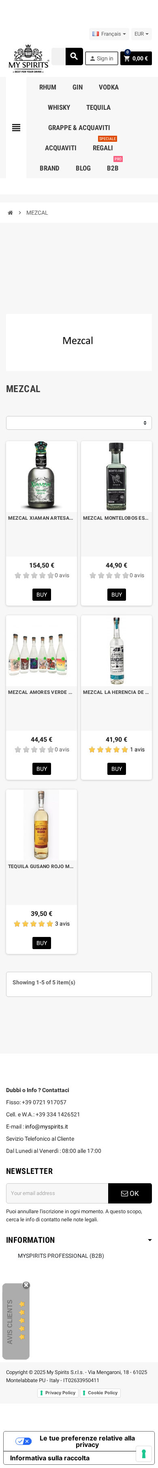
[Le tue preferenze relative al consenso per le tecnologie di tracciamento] (144, 1454)
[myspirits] (28, 58)
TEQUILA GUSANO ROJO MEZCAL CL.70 (41, 866)
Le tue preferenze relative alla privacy (87, 1441)
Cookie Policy (102, 1392)
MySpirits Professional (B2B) (61, 1255)
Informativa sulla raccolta (50, 1458)
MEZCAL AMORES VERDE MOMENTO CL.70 (41, 692)
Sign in (101, 58)
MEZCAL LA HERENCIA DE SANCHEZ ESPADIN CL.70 (116, 692)
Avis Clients (9, 1321)
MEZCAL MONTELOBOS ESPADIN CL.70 (116, 518)
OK (133, 1193)
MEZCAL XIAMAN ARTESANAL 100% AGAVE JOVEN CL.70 (41, 518)
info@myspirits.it (46, 1126)
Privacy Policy (60, 1392)
